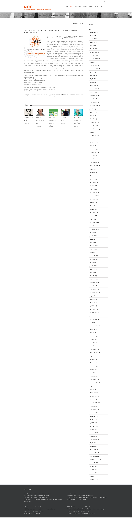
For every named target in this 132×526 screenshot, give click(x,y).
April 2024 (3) (93, 115)
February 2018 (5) (94, 312)
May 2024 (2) (93, 112)
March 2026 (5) (94, 49)
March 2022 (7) (94, 182)
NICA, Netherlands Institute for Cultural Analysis (36, 507)
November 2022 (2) (95, 159)
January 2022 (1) (94, 189)
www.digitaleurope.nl (51, 95)
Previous (75, 23)
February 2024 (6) (94, 122)
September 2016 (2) (95, 352)
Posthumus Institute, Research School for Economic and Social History (85, 509)
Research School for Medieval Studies (34, 511)
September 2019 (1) (95, 259)
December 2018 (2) (95, 282)
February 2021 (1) (94, 216)
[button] (105, 6)
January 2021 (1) (94, 219)
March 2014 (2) (94, 426)
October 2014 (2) (94, 409)
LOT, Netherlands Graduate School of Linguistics (80, 495)
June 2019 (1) (93, 266)
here (53, 87)
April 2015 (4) (93, 389)
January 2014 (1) (94, 433)
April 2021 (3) (93, 209)
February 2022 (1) (94, 185)
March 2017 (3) (94, 336)
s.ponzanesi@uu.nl (61, 94)
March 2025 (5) (94, 85)
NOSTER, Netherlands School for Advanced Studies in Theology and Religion (87, 497)
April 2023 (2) (93, 145)
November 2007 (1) (95, 479)
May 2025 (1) (93, 79)
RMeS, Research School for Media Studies (78, 511)
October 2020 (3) (94, 229)
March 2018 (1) (94, 309)
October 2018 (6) (94, 289)
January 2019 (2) (94, 279)
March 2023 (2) (94, 149)
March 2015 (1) (94, 392)
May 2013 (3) (93, 443)
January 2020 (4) (94, 249)
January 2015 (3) (94, 399)
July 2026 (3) (93, 35)
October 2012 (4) (94, 463)
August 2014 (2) (94, 416)
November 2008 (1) (95, 476)
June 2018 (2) (93, 299)
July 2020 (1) (93, 232)
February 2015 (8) (94, 396)
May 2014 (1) (93, 419)
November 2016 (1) (95, 346)
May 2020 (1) (93, 239)
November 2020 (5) (95, 226)
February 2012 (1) (94, 466)
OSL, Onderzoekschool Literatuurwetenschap (36, 497)
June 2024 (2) (93, 109)
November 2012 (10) (95, 459)
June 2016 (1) (93, 359)
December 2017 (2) (95, 319)
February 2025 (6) (94, 89)
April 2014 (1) (93, 423)
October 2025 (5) (94, 65)
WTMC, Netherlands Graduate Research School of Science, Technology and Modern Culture (43, 500)
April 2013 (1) (93, 446)
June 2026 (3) (93, 39)
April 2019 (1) (93, 272)
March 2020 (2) (94, 246)
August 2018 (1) (94, 296)
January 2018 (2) (94, 316)
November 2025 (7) (95, 62)
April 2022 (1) (93, 179)
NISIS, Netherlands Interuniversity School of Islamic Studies (39, 509)
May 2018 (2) (93, 302)
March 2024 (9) (94, 119)
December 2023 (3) (95, 129)
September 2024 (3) (95, 105)
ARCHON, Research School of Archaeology (78, 499)
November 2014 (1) (95, 406)
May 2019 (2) (93, 269)
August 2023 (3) (94, 142)
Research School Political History (32, 513)
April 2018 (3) (93, 306)
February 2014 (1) (94, 429)
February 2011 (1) (94, 469)
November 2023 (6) (95, 132)
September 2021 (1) (95, 199)
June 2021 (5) (93, 202)
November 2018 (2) (95, 286)
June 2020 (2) (93, 236)
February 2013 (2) (94, 453)
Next (80, 23)
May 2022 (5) (93, 175)
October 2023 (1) (94, 135)
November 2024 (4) (95, 99)
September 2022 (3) (95, 165)
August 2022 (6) (94, 169)
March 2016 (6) (94, 366)
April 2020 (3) (93, 242)
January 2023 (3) (94, 155)
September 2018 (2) (95, 292)
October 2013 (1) (94, 439)
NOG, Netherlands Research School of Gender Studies (81, 513)
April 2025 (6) (93, 82)
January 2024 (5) (94, 125)
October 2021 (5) (94, 195)
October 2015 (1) (94, 379)
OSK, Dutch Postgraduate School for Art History (36, 495)
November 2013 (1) (95, 436)
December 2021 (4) (95, 192)
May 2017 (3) (93, 329)
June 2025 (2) (93, 75)
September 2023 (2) (95, 139)
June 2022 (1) (93, 172)
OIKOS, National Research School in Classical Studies (37, 493)
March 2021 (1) (94, 212)
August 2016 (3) (94, 356)
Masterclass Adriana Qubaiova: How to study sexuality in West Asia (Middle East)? (40, 120)
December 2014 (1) (95, 402)
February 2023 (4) (94, 152)
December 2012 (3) (95, 456)
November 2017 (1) (95, 322)
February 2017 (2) (94, 339)
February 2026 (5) (94, 52)
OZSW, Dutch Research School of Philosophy (79, 507)
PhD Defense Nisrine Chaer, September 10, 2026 (28, 119)
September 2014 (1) (95, 412)
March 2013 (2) (94, 449)
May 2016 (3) (93, 362)
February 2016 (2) (94, 369)
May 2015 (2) (93, 386)
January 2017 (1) (94, 342)
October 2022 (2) (94, 162)
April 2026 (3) (93, 45)
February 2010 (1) (94, 473)
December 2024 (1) (95, 95)
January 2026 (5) (94, 55)
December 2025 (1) (95, 59)
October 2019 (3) (94, 256)
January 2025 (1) (94, 92)
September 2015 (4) (95, 382)
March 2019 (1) (94, 276)
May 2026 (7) (93, 42)
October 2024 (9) (94, 102)
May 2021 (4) (93, 205)
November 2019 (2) (95, 252)
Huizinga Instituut (71, 493)
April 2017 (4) (93, 332)
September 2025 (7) (95, 69)
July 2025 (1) (93, 72)
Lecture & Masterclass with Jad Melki (65, 119)
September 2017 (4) (95, 326)
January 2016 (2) (94, 372)
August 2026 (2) (94, 32)
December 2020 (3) (95, 222)
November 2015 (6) (95, 376)
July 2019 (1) (93, 262)
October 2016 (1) (94, 349)
